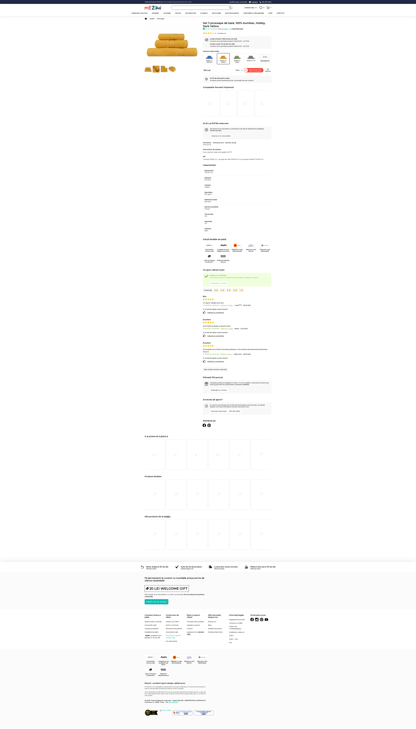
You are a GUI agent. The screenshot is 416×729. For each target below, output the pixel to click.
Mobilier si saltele (140, 13)
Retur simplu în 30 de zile (157, 567)
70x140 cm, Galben (223, 61)
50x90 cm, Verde (237, 61)
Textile (178, 13)
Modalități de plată (151, 632)
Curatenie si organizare (253, 13)
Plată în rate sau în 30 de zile (262, 567)
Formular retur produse (195, 621)
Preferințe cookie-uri (236, 632)
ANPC (231, 635)
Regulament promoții (237, 619)
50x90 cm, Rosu (226, 354)
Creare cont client (172, 621)
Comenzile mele (150, 625)
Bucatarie (216, 13)
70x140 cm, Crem (226, 305)
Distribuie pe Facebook (204, 425)
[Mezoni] (146, 18)
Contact (255, 2)
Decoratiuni (190, 13)
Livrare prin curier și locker (226, 567)
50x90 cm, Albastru (209, 61)
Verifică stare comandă (238, 2)
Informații (207, 143)
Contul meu (249, 8)
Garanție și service (193, 625)
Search (230, 8)
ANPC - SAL (233, 639)
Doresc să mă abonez (156, 602)
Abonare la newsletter (221, 136)
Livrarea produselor (152, 628)
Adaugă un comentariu (215, 312)
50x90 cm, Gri (251, 60)
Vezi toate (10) (265, 60)
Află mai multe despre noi (214, 616)
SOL (230, 642)
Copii (270, 13)
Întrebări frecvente (215, 628)
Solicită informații (219, 411)
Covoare (167, 13)
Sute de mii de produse (191, 567)
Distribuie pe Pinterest (209, 425)
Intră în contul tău (172, 625)
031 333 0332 (266, 2)
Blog (209, 625)
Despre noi (212, 621)
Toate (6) (208, 290)
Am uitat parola (171, 641)
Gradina (155, 13)
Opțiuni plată (218, 143)
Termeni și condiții (235, 623)
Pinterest (261, 619)
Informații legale (236, 615)
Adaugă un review (219, 283)
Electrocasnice (232, 13)
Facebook (252, 619)
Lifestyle (280, 13)
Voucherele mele (172, 632)
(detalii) (246, 384)
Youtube (266, 619)
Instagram (257, 619)
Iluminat (204, 13)
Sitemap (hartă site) (215, 632)
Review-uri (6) (230, 143)
